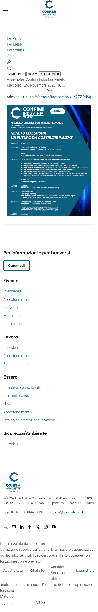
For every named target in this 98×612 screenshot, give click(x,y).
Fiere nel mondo (16, 395)
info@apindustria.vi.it (69, 512)
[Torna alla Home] (49, 9)
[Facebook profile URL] (29, 529)
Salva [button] (40, 602)
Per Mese (14, 44)
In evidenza (12, 291)
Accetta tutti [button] (13, 570)
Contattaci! (16, 265)
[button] (5, 9)
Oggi (10, 56)
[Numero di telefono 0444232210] (5, 529)
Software (10, 307)
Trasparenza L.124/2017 (63, 503)
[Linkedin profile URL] (21, 529)
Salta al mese (50, 74)
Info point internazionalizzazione (29, 420)
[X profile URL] (37, 529)
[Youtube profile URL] (53, 529)
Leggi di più (85, 570)
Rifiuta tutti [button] (38, 570)
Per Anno (14, 38)
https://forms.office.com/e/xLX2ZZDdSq (58, 97)
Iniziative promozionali (21, 387)
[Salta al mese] (9, 62)
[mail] (13, 529)
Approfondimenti (16, 299)
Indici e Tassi (13, 324)
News (7, 404)
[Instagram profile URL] (45, 529)
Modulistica (12, 316)
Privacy (89, 503)
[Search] (9, 67)
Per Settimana (18, 50)
